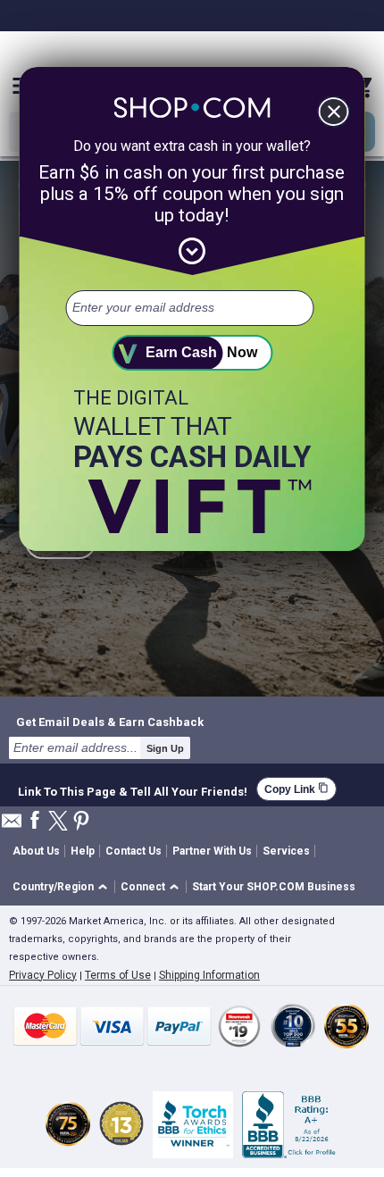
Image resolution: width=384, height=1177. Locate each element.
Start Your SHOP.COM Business (273, 887)
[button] (63, 887)
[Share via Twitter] (58, 822)
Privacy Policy (43, 975)
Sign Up (165, 748)
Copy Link (296, 789)
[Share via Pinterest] (81, 822)
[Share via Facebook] (35, 821)
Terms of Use (118, 975)
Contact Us (133, 851)
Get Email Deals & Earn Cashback (110, 721)
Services (286, 851)
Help (83, 851)
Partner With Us (212, 851)
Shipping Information (209, 975)
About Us (36, 851)
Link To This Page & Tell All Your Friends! (132, 789)
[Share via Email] (11, 825)
